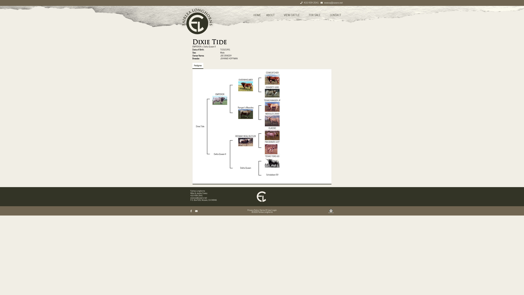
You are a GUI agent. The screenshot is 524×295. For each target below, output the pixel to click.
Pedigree (198, 65)
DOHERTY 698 (272, 87)
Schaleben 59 (272, 175)
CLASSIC (272, 128)
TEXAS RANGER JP (272, 100)
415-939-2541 (311, 3)
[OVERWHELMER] (245, 86)
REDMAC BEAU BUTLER (245, 136)
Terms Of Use (265, 210)
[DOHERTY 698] (272, 93)
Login (274, 210)
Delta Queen (245, 168)
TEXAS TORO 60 (272, 156)
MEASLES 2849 (272, 114)
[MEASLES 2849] (272, 121)
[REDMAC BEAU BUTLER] (245, 142)
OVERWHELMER (246, 80)
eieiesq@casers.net (333, 3)
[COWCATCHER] (272, 79)
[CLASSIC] (272, 135)
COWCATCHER (272, 73)
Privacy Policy (253, 210)
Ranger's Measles (246, 107)
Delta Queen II (209, 46)
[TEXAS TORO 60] (272, 162)
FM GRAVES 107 (272, 142)
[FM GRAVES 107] (272, 149)
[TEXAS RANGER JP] (272, 107)
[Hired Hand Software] (331, 212)
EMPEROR (196, 46)
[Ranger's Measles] (245, 114)
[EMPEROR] (219, 100)
